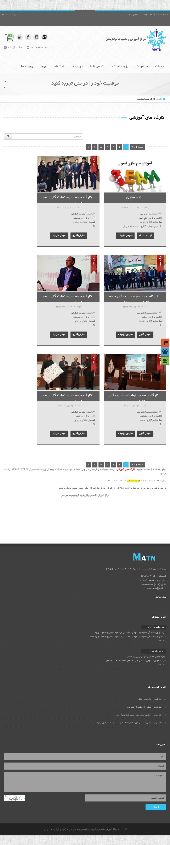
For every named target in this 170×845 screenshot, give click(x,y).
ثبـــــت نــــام (145, 235)
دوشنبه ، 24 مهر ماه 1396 (68, 307)
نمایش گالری (79, 235)
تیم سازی (133, 198)
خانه (160, 99)
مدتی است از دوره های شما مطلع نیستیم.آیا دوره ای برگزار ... (122, 723)
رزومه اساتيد (119, 66)
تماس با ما (133, 15)
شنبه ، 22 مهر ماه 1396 (68, 406)
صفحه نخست (162, 15)
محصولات (142, 66)
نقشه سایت (160, 597)
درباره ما (77, 66)
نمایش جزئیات (125, 235)
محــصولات (147, 15)
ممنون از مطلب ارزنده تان (139, 707)
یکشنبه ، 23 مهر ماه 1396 (134, 406)
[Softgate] (135, 39)
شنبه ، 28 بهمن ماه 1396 (135, 307)
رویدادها (27, 66)
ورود (15, 15)
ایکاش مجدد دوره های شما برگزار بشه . (132, 715)
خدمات (159, 66)
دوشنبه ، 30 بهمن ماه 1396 (68, 208)
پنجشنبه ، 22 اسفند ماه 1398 (134, 208)
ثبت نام (5, 15)
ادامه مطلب (161, 641)
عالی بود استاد (144, 699)
